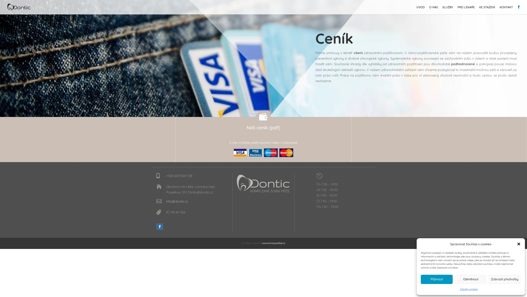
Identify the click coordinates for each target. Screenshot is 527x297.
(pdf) (274, 128)
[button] (519, 244)
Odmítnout (470, 279)
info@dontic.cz (177, 201)
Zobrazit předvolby (505, 279)
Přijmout (437, 279)
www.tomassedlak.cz (273, 243)
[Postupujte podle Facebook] (159, 226)
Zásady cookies (469, 289)
